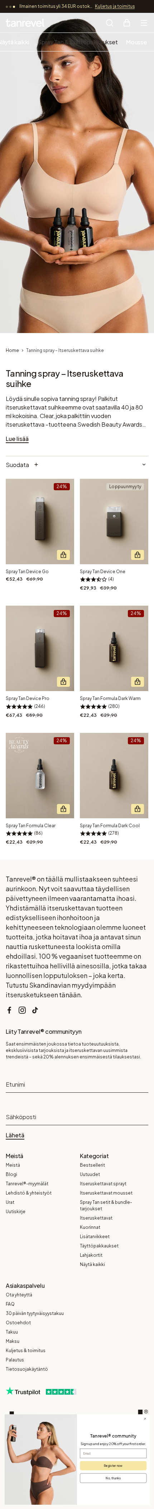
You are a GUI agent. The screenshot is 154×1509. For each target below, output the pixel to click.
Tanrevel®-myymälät (27, 1183)
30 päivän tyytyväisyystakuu (35, 1313)
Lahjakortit (91, 1255)
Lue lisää (17, 439)
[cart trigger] (126, 22)
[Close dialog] (145, 1418)
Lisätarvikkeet (95, 1236)
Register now (113, 1466)
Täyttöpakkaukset (99, 1246)
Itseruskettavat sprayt (103, 1183)
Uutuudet (90, 1174)
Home (12, 350)
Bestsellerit (92, 1165)
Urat (10, 1202)
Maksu (12, 1341)
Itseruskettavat (96, 1218)
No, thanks (113, 1478)
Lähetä (15, 1135)
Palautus (15, 1359)
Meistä (13, 1165)
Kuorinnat (90, 1227)
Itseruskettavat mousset (106, 1193)
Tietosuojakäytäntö (27, 1369)
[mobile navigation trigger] (144, 22)
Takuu (12, 1332)
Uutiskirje (15, 1211)
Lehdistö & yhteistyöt (29, 1193)
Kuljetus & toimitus (25, 1350)
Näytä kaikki (92, 1264)
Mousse (136, 42)
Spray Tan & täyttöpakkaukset (77, 42)
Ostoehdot (18, 1322)
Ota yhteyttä (19, 1294)
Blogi (11, 1174)
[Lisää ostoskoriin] (63, 555)
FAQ (10, 1304)
